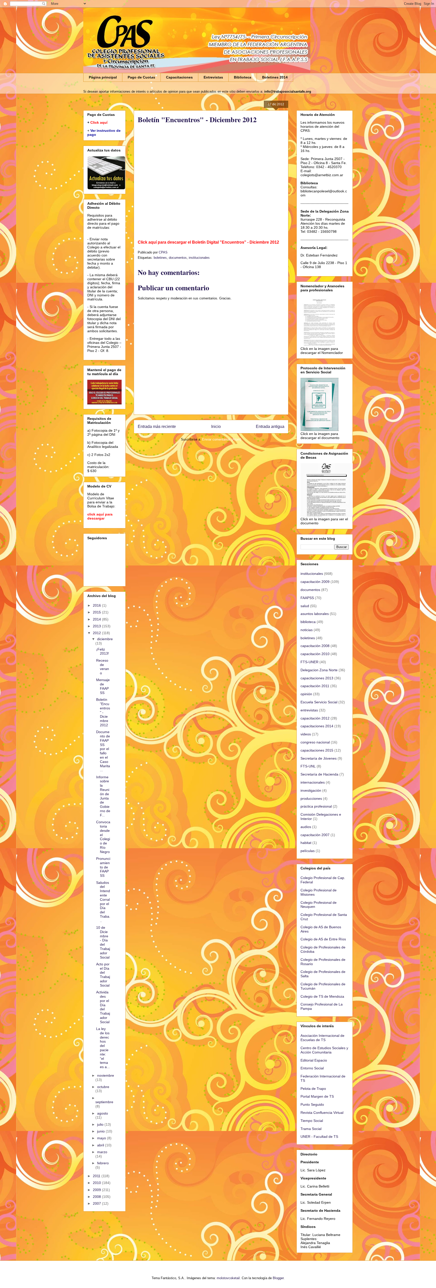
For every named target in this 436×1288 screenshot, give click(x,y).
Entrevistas (213, 77)
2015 (97, 612)
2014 (97, 619)
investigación (311, 790)
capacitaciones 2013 (317, 678)
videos (306, 734)
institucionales (199, 258)
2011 (97, 1176)
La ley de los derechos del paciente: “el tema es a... (103, 1048)
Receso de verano (102, 666)
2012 (97, 633)
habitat (306, 843)
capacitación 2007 (315, 835)
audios (306, 827)
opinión (306, 694)
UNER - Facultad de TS (319, 1137)
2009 (97, 1190)
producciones (311, 798)
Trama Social (311, 1129)
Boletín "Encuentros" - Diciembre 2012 (103, 712)
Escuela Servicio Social (319, 702)
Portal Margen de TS (317, 1096)
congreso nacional (315, 742)
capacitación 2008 (315, 646)
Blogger (278, 1278)
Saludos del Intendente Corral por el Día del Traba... (103, 902)
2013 (97, 626)
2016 (97, 605)
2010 (97, 1183)
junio (101, 1131)
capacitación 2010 (315, 654)
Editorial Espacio (314, 1060)
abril (101, 1145)
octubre (103, 1087)
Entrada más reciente (157, 426)
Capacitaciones (179, 77)
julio (100, 1124)
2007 (97, 1203)
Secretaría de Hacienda (319, 774)
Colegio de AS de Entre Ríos (323, 939)
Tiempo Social (312, 1121)
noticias (307, 630)
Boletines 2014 (275, 77)
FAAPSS (307, 598)
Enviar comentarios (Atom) (221, 439)
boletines (160, 258)
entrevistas (309, 710)
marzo (102, 1152)
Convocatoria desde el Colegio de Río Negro (103, 837)
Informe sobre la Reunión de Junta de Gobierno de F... (103, 796)
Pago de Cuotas (141, 77)
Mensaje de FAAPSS (103, 686)
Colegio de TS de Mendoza (322, 996)
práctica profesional (316, 806)
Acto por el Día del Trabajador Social (103, 974)
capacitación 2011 (315, 686)
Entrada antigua (270, 426)
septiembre (104, 1102)
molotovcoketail (228, 1278)
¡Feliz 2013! (102, 651)
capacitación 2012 (315, 718)
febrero (103, 1163)
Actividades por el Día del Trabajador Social (103, 1007)
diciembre (105, 639)
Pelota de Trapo (313, 1089)
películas (308, 851)
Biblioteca (242, 77)
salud (305, 606)
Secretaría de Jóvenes (319, 758)
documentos (178, 258)
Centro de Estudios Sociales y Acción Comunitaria (324, 1050)
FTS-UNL (308, 766)
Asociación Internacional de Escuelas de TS (322, 1038)
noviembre (105, 1075)
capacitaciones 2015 (317, 750)
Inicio (216, 426)
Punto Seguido (312, 1104)
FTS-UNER (309, 662)
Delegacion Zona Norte (319, 670)
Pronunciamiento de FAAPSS (103, 867)
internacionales (313, 782)
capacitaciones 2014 (317, 726)
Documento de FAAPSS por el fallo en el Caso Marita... (103, 751)
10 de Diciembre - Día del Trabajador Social (103, 942)
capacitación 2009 (315, 582)
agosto (102, 1113)
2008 (97, 1197)
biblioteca (308, 622)
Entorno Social (312, 1068)
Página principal (103, 77)
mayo (102, 1138)
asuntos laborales (315, 614)
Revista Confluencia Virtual (322, 1113)
